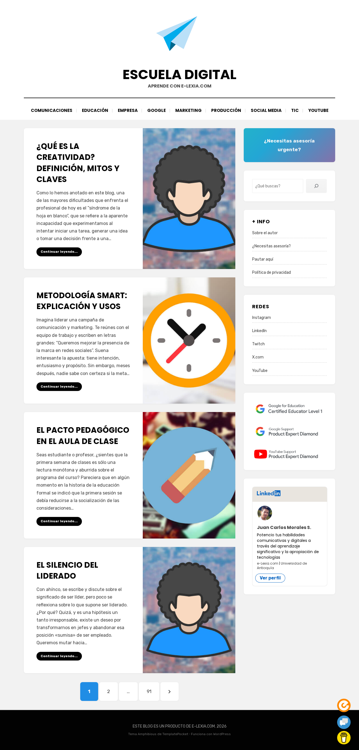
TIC (295, 110)
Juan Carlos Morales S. (284, 527)
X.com (258, 357)
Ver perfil (270, 578)
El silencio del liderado (67, 570)
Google (156, 110)
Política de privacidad (271, 272)
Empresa (128, 110)
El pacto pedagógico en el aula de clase (82, 436)
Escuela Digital (179, 74)
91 (152, 691)
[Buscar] (316, 186)
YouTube (318, 110)
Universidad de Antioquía (282, 565)
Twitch (258, 344)
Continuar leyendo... (59, 252)
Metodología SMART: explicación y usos (81, 301)
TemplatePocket (175, 734)
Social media (266, 110)
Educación (95, 110)
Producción (226, 110)
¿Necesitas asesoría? (271, 246)
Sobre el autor (265, 233)
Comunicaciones (51, 110)
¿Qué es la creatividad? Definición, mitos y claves (77, 163)
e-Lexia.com (267, 563)
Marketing (188, 110)
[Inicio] (344, 705)
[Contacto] (344, 722)
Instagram (261, 317)
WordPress (222, 734)
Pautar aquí (262, 259)
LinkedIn (259, 330)
